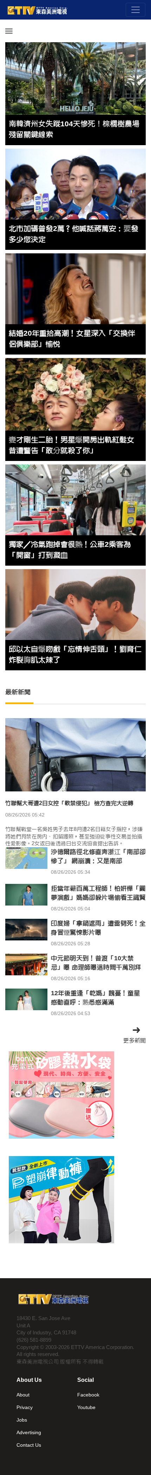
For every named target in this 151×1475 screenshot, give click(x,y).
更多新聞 (134, 1040)
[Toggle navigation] (135, 10)
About (23, 1395)
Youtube (86, 1407)
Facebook (88, 1395)
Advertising (29, 1432)
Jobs (22, 1420)
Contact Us (29, 1445)
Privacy (25, 1407)
